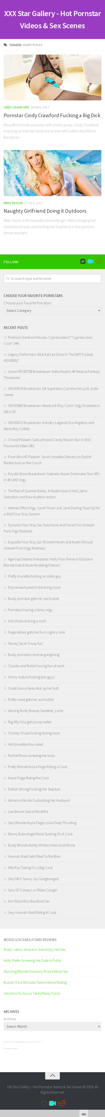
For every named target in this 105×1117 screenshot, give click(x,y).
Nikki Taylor (13, 203)
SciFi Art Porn (17, 1042)
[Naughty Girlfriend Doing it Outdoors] (52, 173)
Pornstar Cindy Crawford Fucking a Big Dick (52, 115)
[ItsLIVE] (91, 261)
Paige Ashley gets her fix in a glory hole (36, 632)
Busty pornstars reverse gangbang (33, 654)
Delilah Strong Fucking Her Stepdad (34, 789)
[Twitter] (83, 261)
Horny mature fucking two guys (31, 677)
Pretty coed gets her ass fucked (31, 699)
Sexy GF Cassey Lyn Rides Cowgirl (32, 890)
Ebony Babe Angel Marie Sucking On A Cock (40, 834)
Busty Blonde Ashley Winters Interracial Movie (41, 845)
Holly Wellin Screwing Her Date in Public (33, 960)
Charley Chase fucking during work (34, 733)
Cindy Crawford (16, 107)
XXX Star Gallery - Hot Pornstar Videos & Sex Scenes (52, 19)
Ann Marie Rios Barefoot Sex (29, 901)
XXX (4, 1042)
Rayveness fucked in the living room (34, 587)
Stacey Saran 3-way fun (25, 643)
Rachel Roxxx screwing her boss (31, 755)
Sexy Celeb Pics (9, 1042)
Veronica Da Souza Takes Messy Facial (32, 993)
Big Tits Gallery (25, 1042)
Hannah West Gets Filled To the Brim (34, 856)
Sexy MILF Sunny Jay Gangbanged (33, 878)
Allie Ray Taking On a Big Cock (30, 867)
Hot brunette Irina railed (25, 744)
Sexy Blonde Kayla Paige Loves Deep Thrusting (42, 822)
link (101, 1041)
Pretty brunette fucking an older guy (34, 576)
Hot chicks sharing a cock (27, 621)
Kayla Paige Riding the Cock (28, 778)
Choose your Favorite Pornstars (27, 303)
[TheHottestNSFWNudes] (98, 261)
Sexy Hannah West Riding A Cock (32, 912)
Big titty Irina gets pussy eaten (30, 722)
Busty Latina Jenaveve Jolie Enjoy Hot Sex (34, 949)
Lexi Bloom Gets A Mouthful (28, 811)
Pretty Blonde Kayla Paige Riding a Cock (37, 766)
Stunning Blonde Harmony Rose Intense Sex (36, 971)
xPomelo (6, 1048)
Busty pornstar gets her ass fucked (33, 598)
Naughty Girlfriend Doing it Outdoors (45, 210)
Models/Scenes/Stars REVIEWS (30, 939)
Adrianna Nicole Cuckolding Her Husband (39, 800)
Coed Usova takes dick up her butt (33, 688)
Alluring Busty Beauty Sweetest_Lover (35, 710)
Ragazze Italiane (13, 1048)
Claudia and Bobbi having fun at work (36, 666)
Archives (10, 1019)
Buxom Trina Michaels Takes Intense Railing (35, 982)
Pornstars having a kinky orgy (30, 609)
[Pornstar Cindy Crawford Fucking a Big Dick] (52, 77)
